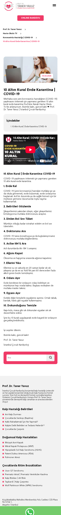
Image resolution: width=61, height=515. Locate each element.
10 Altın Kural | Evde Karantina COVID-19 (29, 127)
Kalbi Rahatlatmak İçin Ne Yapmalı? (21, 422)
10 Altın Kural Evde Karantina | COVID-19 (21, 42)
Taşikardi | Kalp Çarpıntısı (17, 482)
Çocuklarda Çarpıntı (14, 429)
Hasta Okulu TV (10, 34)
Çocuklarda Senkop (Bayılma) (19, 418)
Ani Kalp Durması (13, 414)
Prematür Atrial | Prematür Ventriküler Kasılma (26, 474)
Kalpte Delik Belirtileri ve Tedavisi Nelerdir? (24, 426)
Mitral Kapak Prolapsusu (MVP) (19, 446)
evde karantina (23, 181)
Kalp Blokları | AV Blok (15, 478)
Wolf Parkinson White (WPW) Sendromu (23, 485)
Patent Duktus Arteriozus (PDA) (19, 454)
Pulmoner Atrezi (12, 457)
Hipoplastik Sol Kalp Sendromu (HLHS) (23, 450)
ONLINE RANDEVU (30, 18)
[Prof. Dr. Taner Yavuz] (18, 10)
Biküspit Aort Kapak (14, 443)
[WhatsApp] (30, 510)
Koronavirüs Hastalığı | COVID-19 (18, 38)
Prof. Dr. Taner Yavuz (12, 29)
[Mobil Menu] (54, 5)
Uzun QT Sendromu (14, 471)
